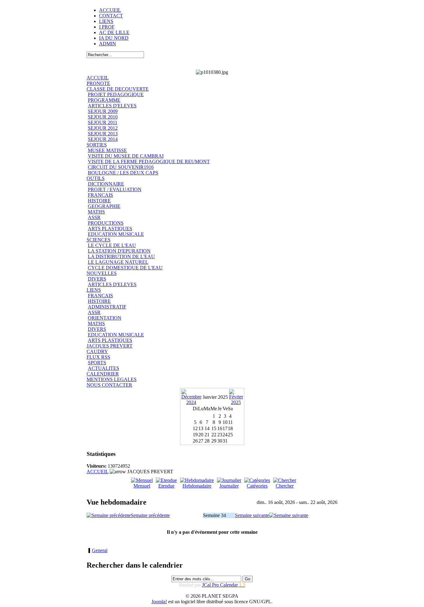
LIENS (106, 21)
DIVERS (97, 278)
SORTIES (97, 144)
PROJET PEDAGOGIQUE (116, 94)
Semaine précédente (150, 515)
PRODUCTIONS (106, 223)
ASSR (94, 217)
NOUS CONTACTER (109, 385)
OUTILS (96, 178)
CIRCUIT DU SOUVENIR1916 (121, 167)
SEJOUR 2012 (103, 128)
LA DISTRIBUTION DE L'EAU (121, 256)
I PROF (107, 26)
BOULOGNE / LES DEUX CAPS (123, 172)
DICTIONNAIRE (106, 184)
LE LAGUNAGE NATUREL (118, 262)
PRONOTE (98, 83)
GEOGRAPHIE (104, 206)
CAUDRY (97, 351)
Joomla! (159, 601)
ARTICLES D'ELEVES (112, 105)
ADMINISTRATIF (107, 306)
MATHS (96, 211)
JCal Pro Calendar (223, 584)
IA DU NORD (114, 38)
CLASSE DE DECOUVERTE (118, 89)
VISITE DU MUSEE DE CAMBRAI (126, 156)
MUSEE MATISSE (107, 150)
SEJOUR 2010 (103, 116)
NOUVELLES (102, 273)
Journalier (229, 485)
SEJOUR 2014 (103, 139)
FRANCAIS (100, 195)
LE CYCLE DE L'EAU (112, 245)
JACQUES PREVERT (110, 345)
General (99, 550)
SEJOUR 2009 (103, 111)
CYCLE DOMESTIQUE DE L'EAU (125, 267)
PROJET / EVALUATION (115, 189)
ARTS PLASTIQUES (110, 228)
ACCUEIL (110, 10)
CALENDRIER (103, 373)
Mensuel (141, 485)
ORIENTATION (104, 318)
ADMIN (107, 43)
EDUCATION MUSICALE (116, 234)
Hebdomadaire (197, 485)
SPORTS (97, 362)
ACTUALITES (103, 368)
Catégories (257, 485)
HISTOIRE (99, 200)
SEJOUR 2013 (103, 133)
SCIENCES (99, 239)
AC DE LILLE (114, 32)
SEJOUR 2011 (102, 122)
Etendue (166, 485)
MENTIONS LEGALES (112, 379)
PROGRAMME (104, 100)
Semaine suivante (252, 515)
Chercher (285, 485)
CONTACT (111, 15)
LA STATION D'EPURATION (119, 251)
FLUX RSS (98, 357)
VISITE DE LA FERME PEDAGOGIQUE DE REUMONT (149, 161)
